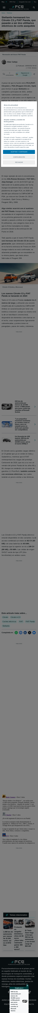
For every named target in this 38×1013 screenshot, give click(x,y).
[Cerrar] (27, 985)
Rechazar (19, 162)
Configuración (19, 157)
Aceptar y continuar (19, 152)
